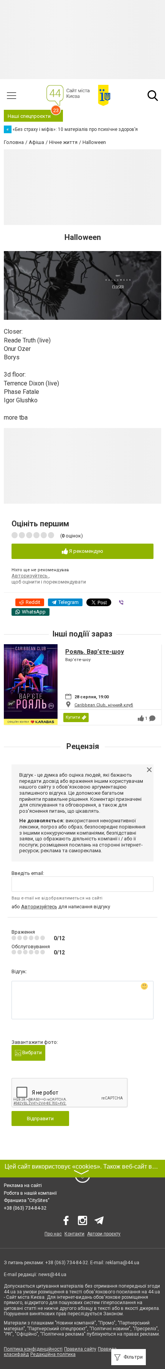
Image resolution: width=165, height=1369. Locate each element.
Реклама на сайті (23, 1185)
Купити (73, 717)
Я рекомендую (85, 551)
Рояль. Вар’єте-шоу (94, 651)
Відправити (40, 1118)
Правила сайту (80, 1349)
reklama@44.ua (122, 1262)
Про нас (53, 1234)
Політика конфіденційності (33, 1349)
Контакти (74, 1234)
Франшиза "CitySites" (27, 1200)
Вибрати (31, 1052)
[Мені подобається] (141, 718)
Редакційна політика (53, 1354)
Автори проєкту (103, 1234)
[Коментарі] (152, 718)
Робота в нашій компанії (30, 1193)
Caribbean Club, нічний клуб (103, 705)
